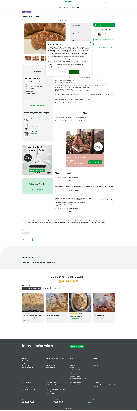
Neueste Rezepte (26, 365)
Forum (71, 358)
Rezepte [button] (60, 7)
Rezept (24, 358)
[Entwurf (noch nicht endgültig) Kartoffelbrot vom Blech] (33, 302)
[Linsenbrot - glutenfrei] (57, 302)
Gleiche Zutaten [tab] (56, 288)
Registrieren (49, 363)
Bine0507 (27, 320)
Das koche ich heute (75, 376)
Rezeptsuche (25, 360)
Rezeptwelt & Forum (75, 360)
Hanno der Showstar (76, 316)
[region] (69, 58)
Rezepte (72, 367)
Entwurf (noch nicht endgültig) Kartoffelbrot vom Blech (32, 317)
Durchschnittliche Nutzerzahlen (54, 384)
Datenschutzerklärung (75, 384)
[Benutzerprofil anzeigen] (99, 34)
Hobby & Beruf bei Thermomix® (78, 378)
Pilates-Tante (99, 318)
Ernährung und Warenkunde (77, 374)
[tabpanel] (68, 312)
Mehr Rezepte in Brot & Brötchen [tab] (31, 288)
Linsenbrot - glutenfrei (53, 315)
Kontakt (95, 388)
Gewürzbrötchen (99, 315)
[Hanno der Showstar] (80, 302)
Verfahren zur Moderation (28, 389)
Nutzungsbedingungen (27, 384)
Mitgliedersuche (97, 365)
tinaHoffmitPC (76, 318)
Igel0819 (51, 318)
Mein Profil (55, 358)
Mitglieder (72, 365)
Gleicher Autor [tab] (46, 288)
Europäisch (26, 233)
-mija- (106, 33)
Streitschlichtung (50, 393)
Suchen (95, 358)
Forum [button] (66, 7)
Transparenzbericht (51, 387)
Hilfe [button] (78, 7)
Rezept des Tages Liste (27, 367)
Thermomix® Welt (74, 363)
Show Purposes (63, 72)
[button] (106, 3)
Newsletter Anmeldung (77, 346)
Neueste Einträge (50, 367)
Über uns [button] (72, 7)
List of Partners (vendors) (54, 68)
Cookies (72, 387)
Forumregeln (25, 387)
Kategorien (25, 363)
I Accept (74, 72)
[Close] (90, 42)
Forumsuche (96, 363)
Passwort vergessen (51, 365)
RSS (94, 391)
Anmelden (48, 360)
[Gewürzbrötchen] (104, 302)
